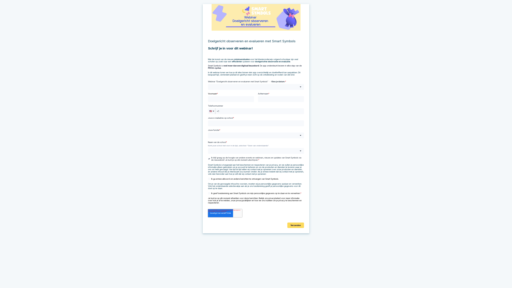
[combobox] (256, 87)
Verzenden (296, 225)
